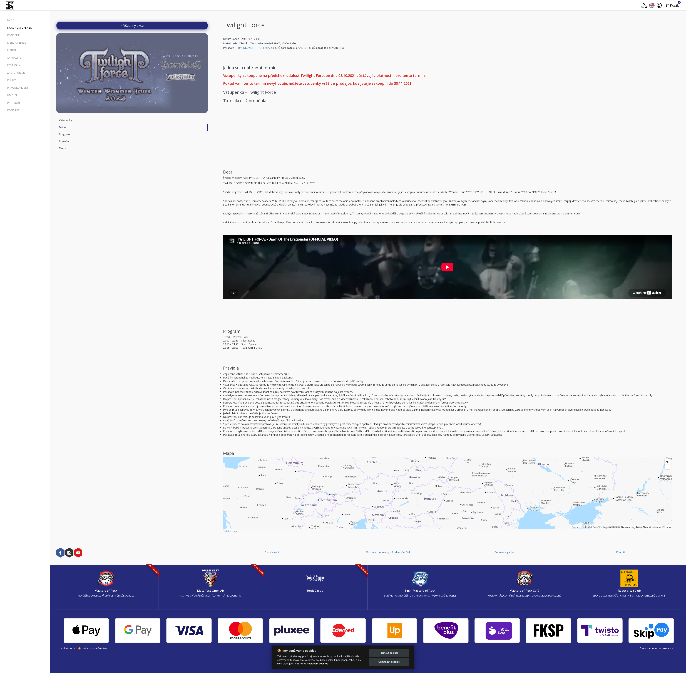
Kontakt (13, 110)
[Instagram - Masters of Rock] (69, 552)
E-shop (12, 50)
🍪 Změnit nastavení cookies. (93, 648)
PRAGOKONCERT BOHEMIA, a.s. (255, 48)
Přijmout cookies (389, 652)
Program (64, 134)
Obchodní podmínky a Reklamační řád (388, 552)
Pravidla (64, 141)
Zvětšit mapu (230, 531)
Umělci (12, 95)
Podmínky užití (68, 648)
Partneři (13, 102)
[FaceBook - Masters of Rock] (60, 552)
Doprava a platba (504, 552)
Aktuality (14, 57)
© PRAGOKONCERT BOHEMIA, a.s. (656, 648)
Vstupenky (65, 120)
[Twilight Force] (132, 73)
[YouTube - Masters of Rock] (78, 552)
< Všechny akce (132, 25)
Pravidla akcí (271, 552)
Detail (62, 127)
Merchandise (16, 42)
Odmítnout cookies (389, 661)
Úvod (11, 20)
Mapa (62, 148)
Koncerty (14, 35)
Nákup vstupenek (19, 27)
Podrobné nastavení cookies (311, 663)
